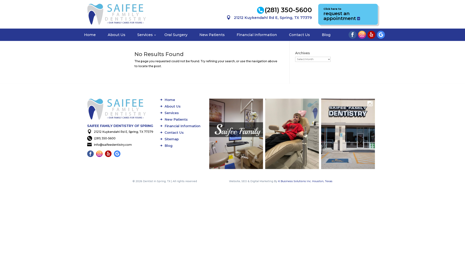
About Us (116, 35)
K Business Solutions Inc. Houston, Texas (305, 181)
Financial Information (257, 35)
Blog (326, 35)
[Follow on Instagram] (362, 35)
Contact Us (299, 35)
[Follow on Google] (381, 35)
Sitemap (172, 139)
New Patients (212, 35)
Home (90, 35)
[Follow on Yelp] (371, 35)
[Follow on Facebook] (353, 35)
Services (145, 35)
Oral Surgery (175, 35)
